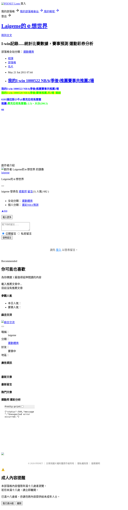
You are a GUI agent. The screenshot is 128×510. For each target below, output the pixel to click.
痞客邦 (23, 191)
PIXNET (39, 463)
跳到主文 (6, 35)
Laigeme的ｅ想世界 (24, 26)
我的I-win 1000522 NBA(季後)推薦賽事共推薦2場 (51, 80)
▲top (4, 210)
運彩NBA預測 (30, 204)
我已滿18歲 (8, 503)
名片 (10, 66)
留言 (30, 191)
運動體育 (28, 51)
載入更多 (7, 217)
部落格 (12, 62)
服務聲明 (95, 463)
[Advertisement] (26, 132)
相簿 (10, 58)
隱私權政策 (82, 463)
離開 (19, 503)
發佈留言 (7, 237)
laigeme (5, 172)
